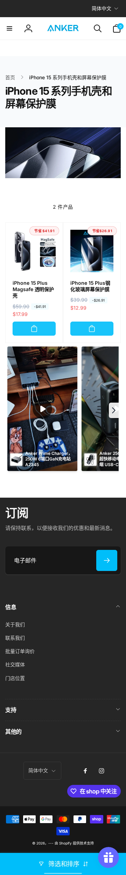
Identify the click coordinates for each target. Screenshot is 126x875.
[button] (9, 28)
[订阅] (106, 560)
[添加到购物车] (34, 329)
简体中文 (101, 8)
